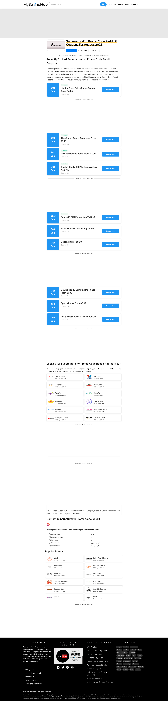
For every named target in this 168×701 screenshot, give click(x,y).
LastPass (133, 649)
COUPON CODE (82, 50)
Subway (138, 669)
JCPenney (132, 652)
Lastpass (135, 661)
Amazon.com (134, 647)
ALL (71, 50)
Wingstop (119, 658)
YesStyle (126, 649)
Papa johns (138, 658)
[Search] (103, 4)
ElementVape (127, 664)
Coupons (112, 4)
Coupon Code (65, 94)
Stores (120, 4)
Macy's (119, 647)
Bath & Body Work (121, 666)
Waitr (134, 655)
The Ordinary (120, 655)
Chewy (128, 655)
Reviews (134, 4)
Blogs (127, 4)
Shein (131, 669)
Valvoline (125, 647)
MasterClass (126, 661)
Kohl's (139, 649)
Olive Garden (132, 666)
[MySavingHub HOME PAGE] (36, 4)
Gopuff (119, 669)
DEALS (94, 50)
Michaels (140, 666)
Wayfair (119, 661)
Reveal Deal (110, 89)
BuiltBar (140, 655)
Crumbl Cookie (128, 658)
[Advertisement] (84, 23)
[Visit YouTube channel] (68, 656)
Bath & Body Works (122, 652)
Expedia (119, 664)
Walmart (119, 649)
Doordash (135, 664)
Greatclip (125, 669)
